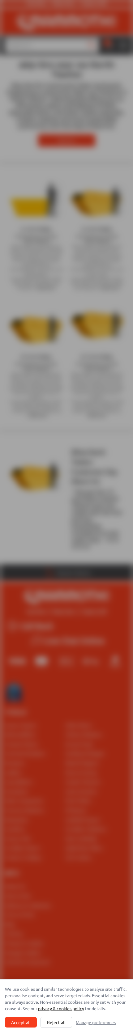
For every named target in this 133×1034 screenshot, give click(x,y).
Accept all (21, 1022)
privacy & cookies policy (61, 1008)
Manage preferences (96, 1022)
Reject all (56, 1022)
